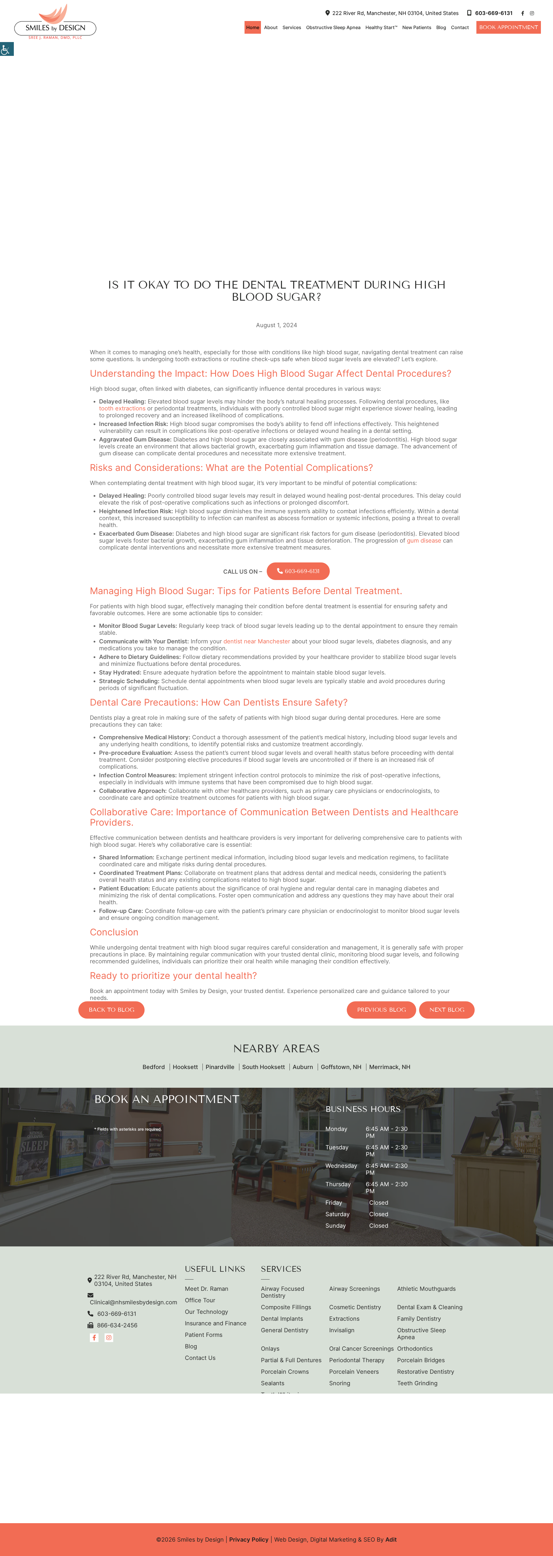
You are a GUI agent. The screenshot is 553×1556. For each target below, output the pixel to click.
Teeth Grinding (417, 1383)
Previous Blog (381, 1010)
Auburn (303, 1067)
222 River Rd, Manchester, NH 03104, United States (395, 13)
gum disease (424, 540)
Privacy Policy (249, 1539)
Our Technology (206, 1311)
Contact (460, 27)
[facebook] (522, 13)
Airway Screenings (354, 1288)
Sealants (272, 1383)
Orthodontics (415, 1348)
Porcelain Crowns (285, 1371)
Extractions (344, 1318)
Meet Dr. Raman (206, 1288)
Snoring (339, 1383)
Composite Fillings (286, 1307)
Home (252, 27)
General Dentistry (284, 1330)
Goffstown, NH (341, 1067)
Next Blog (446, 1010)
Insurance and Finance (216, 1323)
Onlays (270, 1348)
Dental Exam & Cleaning (430, 1307)
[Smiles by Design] (55, 21)
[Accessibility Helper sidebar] (7, 49)
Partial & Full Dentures (291, 1360)
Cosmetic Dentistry (355, 1307)
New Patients (416, 27)
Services (292, 27)
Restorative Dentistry (425, 1371)
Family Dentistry (419, 1318)
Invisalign (342, 1330)
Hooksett (185, 1067)
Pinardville (220, 1067)
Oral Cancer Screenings (361, 1348)
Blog (441, 27)
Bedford (154, 1067)
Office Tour (200, 1300)
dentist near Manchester (257, 641)
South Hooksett (263, 1067)
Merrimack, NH (389, 1067)
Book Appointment (508, 27)
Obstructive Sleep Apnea (333, 27)
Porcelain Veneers (354, 1371)
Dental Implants (282, 1318)
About (271, 27)
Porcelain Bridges (421, 1360)
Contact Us (200, 1357)
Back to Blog (111, 1010)
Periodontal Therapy (357, 1360)
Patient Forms (203, 1334)
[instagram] (532, 13)
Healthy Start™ (381, 27)
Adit (391, 1539)
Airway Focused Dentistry (282, 1292)
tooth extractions (122, 408)
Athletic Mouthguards (426, 1288)
